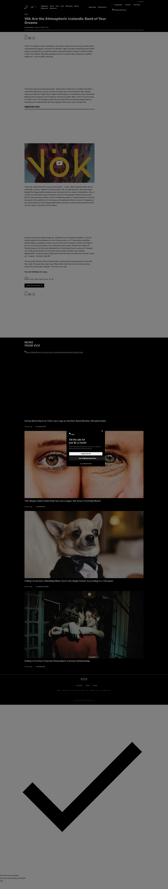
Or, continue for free (85, 463)
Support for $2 (86, 453)
